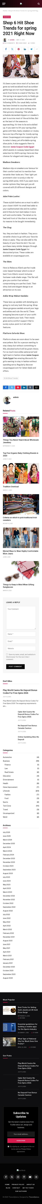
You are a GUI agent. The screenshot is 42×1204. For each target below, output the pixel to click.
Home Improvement (10, 787)
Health (5, 783)
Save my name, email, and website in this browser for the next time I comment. (20, 657)
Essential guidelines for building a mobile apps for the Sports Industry (27, 1026)
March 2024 (7, 851)
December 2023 (9, 858)
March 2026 (7, 840)
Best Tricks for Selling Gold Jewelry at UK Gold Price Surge (28, 1009)
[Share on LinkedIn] (25, 49)
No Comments (10, 43)
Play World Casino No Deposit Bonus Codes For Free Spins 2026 (28, 1065)
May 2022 (6, 922)
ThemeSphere (34, 1197)
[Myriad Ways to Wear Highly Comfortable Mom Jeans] (21, 538)
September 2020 (9, 974)
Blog (8, 1188)
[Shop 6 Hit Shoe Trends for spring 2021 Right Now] (21, 66)
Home (5, 11)
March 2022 (7, 929)
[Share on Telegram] (31, 49)
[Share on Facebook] (6, 49)
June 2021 (6, 944)
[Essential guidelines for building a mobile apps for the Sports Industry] (9, 1027)
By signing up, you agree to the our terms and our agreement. (22, 1149)
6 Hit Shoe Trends (11, 378)
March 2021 (7, 956)
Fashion (7, 17)
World (5, 817)
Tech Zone (7, 806)
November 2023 (9, 862)
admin (12, 40)
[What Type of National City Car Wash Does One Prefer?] (9, 1041)
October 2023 (8, 866)
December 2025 (9, 843)
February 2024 (8, 855)
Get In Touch (28, 1188)
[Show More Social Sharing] (37, 49)
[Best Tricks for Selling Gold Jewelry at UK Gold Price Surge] (9, 1010)
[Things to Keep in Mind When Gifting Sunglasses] (21, 571)
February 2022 (8, 933)
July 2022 (6, 914)
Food (6, 798)
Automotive (7, 757)
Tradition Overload (11, 487)
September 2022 (9, 907)
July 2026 (6, 832)
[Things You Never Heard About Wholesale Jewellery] (21, 427)
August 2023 (8, 873)
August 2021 (7, 941)
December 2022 (9, 896)
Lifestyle (6, 791)
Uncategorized (8, 813)
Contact (16, 1188)
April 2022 (7, 926)
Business (6, 761)
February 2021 (8, 959)
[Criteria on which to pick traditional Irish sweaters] (21, 504)
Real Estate (9, 772)
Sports (5, 802)
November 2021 (9, 937)
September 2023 (9, 870)
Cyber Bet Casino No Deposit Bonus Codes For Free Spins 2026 (28, 714)
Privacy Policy (26, 1149)
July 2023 (6, 877)
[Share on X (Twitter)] (12, 49)
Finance (8, 765)
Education (7, 776)
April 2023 (7, 888)
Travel (5, 809)
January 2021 (8, 963)
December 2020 (9, 967)
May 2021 (6, 948)
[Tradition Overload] (21, 473)
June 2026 (7, 836)
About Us (31, 1184)
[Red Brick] (21, 4)
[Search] (38, 3)
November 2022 (9, 900)
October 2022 (8, 903)
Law (6, 768)
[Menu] (3, 3)
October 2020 (8, 971)
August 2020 (8, 978)
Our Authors (21, 1191)
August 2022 (8, 911)
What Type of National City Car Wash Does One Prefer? (28, 1041)
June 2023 (7, 881)
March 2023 (7, 892)
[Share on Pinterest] (19, 49)
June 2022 (6, 918)
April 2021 (6, 952)
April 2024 (7, 847)
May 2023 (6, 885)
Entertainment (8, 780)
